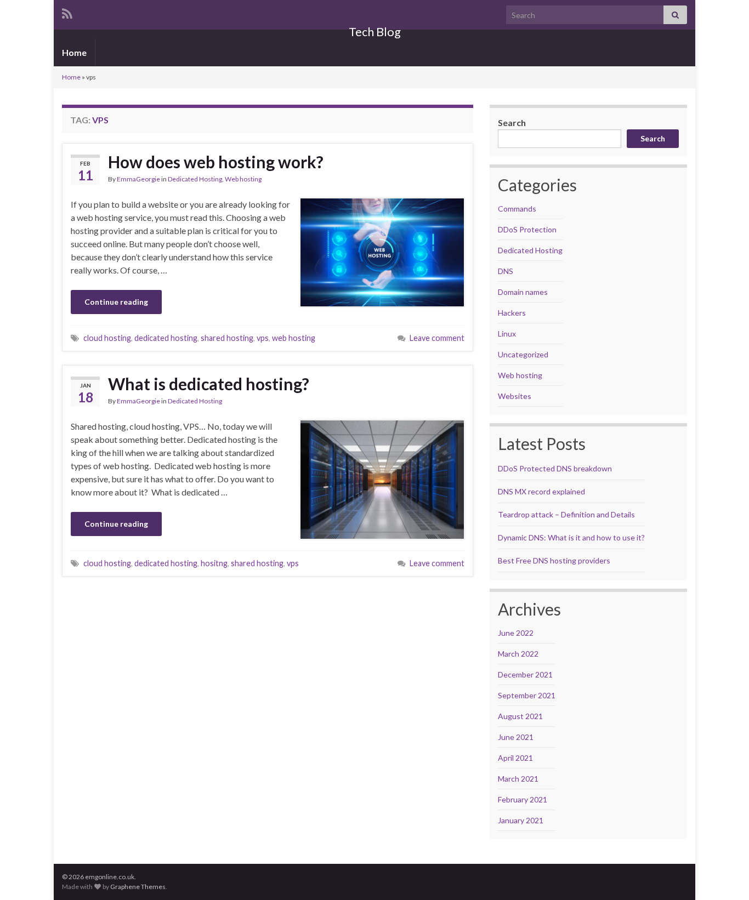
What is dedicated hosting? (208, 384)
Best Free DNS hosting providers (554, 560)
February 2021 (522, 799)
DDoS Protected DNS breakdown (555, 468)
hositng (214, 563)
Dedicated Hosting (195, 179)
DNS (505, 271)
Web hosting (243, 179)
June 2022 (516, 632)
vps (263, 338)
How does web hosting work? (216, 162)
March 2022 (518, 653)
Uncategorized (523, 354)
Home (74, 52)
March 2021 (518, 778)
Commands (517, 208)
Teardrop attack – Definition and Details (566, 514)
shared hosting (227, 338)
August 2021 (520, 716)
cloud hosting (107, 338)
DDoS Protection (527, 229)
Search (512, 122)
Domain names (523, 292)
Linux (507, 333)
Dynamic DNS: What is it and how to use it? (571, 537)
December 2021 (525, 674)
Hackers (512, 312)
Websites (514, 396)
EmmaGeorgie (138, 179)
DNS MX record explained (541, 491)
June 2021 (516, 737)
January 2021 (520, 820)
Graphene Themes (138, 886)
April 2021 (515, 757)
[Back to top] (724, 875)
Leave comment (437, 338)
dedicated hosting (165, 338)
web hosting (293, 338)
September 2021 (526, 695)
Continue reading (116, 301)
